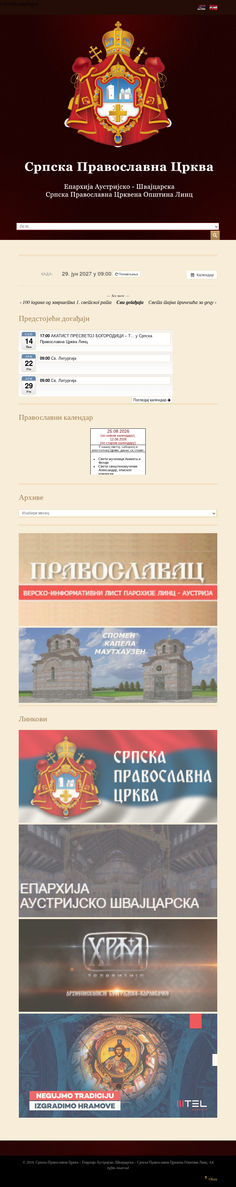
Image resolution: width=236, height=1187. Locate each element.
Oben (213, 1179)
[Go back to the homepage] (118, 118)
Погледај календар (150, 399)
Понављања (128, 273)
